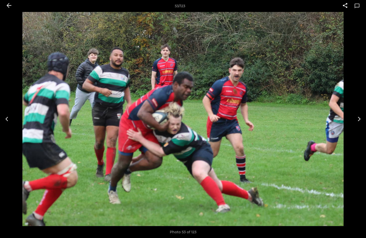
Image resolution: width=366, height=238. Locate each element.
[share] (345, 5)
